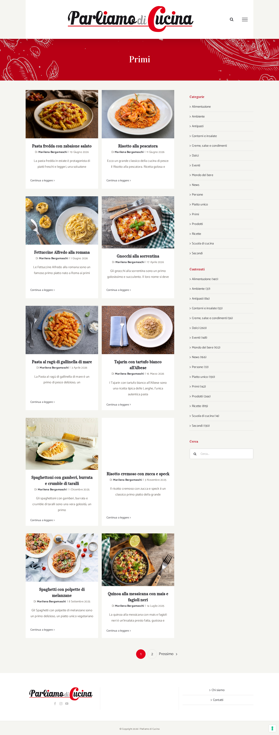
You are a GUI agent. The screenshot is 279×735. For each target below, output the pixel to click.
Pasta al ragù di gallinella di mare (57, 330)
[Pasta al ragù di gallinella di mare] (62, 330)
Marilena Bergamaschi (52, 152)
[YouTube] (66, 703)
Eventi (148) (199, 337)
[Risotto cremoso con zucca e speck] (138, 442)
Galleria (67, 114)
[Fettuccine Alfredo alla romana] (62, 220)
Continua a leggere (41, 180)
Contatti (218, 700)
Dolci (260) (199, 328)
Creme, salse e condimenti (209, 145)
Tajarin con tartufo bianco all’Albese (133, 330)
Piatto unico (200, 204)
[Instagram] (60, 703)
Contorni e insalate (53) (207, 308)
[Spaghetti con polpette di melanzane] (62, 557)
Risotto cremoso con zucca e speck (133, 442)
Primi (195, 214)
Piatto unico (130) (203, 377)
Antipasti (197, 126)
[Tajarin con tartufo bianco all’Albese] (138, 330)
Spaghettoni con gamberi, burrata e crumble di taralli (57, 444)
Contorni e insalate (204, 136)
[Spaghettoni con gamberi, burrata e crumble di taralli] (62, 444)
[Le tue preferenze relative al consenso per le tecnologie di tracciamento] (272, 728)
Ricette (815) (200, 406)
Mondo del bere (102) (206, 347)
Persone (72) (200, 367)
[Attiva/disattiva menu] (245, 19)
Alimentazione (201, 106)
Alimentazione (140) (205, 279)
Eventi (196, 165)
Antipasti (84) (201, 298)
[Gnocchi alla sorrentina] (138, 222)
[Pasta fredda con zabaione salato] (62, 114)
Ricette (196, 233)
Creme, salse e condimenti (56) (212, 318)
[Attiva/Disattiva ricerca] (231, 19)
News (195, 185)
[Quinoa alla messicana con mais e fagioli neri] (138, 559)
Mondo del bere (202, 175)
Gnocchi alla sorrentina (133, 222)
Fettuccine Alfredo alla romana (57, 220)
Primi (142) (199, 386)
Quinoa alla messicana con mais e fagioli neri (133, 560)
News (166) (199, 357)
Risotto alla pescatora (133, 114)
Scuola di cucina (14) (205, 416)
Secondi (197, 253)
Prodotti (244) (201, 396)
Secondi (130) (201, 425)
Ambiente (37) (201, 288)
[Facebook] (55, 703)
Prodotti (197, 224)
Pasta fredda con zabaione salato (57, 114)
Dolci (195, 155)
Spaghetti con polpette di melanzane (57, 557)
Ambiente (198, 116)
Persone (197, 194)
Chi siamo (218, 690)
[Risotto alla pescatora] (138, 114)
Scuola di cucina (203, 243)
